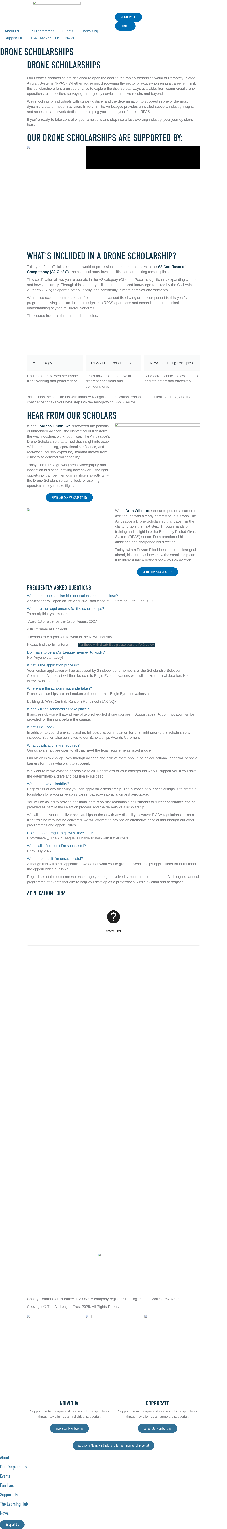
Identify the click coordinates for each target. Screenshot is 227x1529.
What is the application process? (53, 665)
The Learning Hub (44, 38)
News (69, 38)
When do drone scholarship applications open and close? (72, 596)
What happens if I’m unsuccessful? (55, 858)
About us (12, 31)
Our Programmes (40, 31)
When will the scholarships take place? (58, 709)
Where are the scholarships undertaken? (59, 688)
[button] (113, 595)
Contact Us (177, 1283)
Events (67, 31)
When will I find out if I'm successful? (56, 846)
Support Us (14, 38)
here (72, 644)
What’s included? (40, 727)
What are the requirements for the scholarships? (65, 608)
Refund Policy (78, 1283)
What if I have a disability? (48, 784)
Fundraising (88, 31)
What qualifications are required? (53, 745)
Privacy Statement (43, 1283)
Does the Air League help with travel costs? (61, 833)
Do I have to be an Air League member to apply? (66, 652)
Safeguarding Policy (113, 1283)
